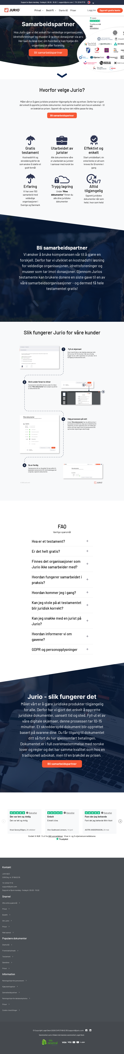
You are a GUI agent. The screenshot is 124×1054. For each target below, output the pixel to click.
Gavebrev (5, 962)
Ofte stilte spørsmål (9, 903)
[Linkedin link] (90, 1030)
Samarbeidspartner (9, 992)
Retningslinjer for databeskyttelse (14, 998)
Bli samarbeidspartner (62, 115)
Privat (37, 10)
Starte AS (63, 10)
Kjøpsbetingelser (8, 986)
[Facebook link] (86, 1030)
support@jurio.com (66, 2)
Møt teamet (6, 932)
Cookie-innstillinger (9, 1010)
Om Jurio (5, 921)
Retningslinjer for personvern (13, 981)
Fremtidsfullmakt (9, 950)
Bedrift (50, 10)
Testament (6, 956)
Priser (73, 10)
